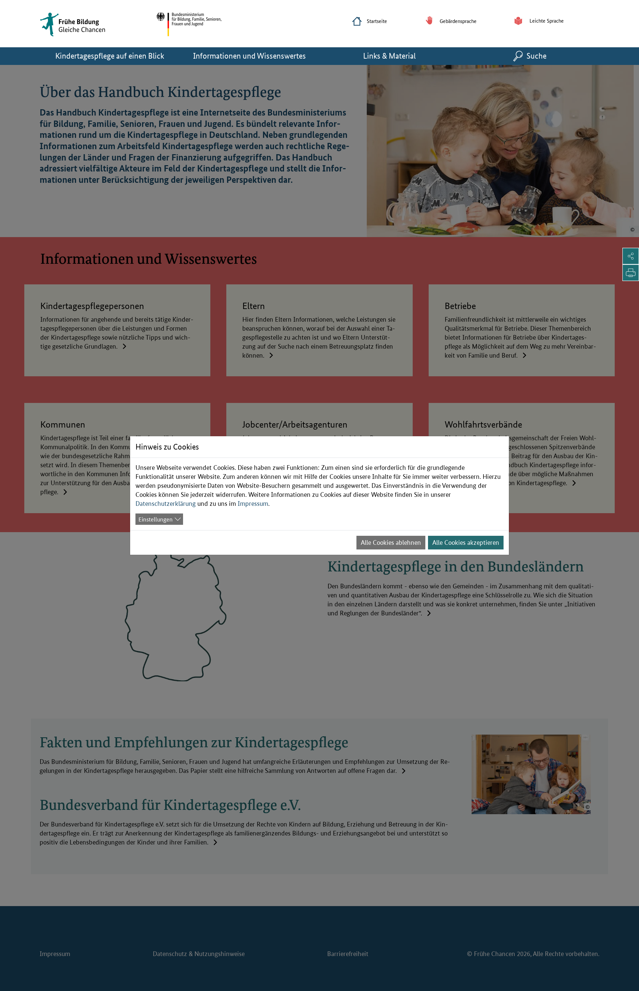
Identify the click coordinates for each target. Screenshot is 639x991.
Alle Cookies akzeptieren (465, 542)
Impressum (253, 503)
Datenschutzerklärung (165, 503)
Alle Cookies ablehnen (391, 542)
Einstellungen (155, 519)
